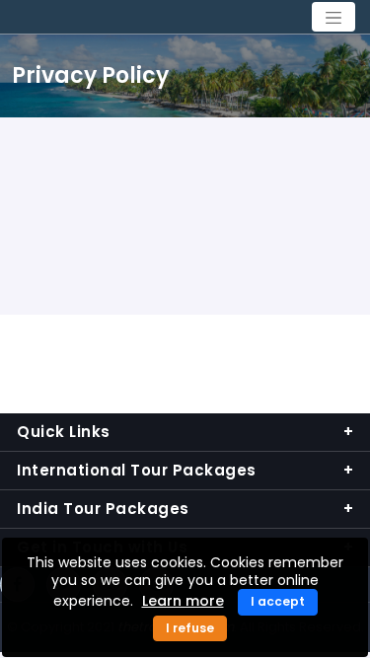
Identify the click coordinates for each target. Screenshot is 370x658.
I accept (278, 601)
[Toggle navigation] (333, 17)
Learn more (183, 601)
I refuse (190, 628)
